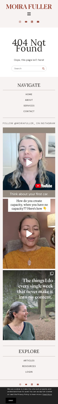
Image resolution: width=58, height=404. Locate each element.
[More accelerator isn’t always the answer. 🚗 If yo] (29, 162)
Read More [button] (47, 394)
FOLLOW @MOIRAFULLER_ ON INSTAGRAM (29, 123)
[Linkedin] (32, 22)
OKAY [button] (11, 400)
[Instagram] (20, 22)
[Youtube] (26, 22)
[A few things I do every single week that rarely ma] (29, 305)
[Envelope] (38, 22)
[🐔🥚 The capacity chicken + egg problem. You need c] (29, 234)
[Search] (43, 68)
